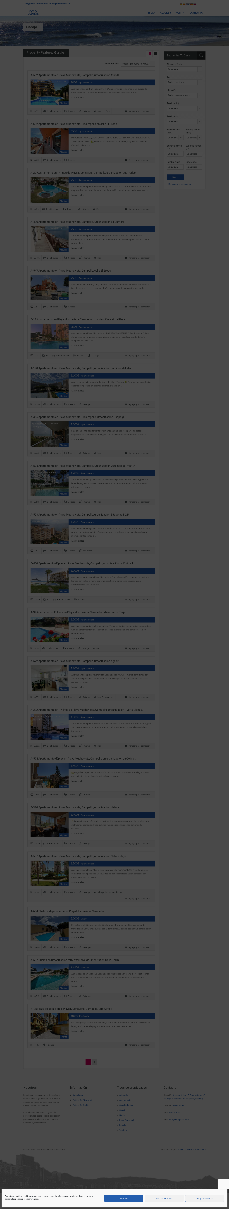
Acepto (124, 1198)
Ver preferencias (205, 1198)
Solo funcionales (164, 1198)
